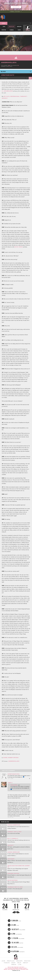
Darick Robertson (13, 825)
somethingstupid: (14, 774)
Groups (19, 26)
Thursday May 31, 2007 (15, 887)
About (25, 962)
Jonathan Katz (7, 75)
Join (4, 26)
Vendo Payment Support (24, 969)
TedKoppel (14, 785)
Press (13, 964)
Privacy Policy (16, 967)
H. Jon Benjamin (7, 91)
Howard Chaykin (13, 873)
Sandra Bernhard (13, 852)
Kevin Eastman (12, 880)
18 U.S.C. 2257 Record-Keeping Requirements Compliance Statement (15, 968)
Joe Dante (10, 858)
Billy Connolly (12, 838)
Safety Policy (21, 967)
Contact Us (18, 969)
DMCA (12, 967)
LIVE (19, 964)
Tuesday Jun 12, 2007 (14, 831)
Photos (4, 29)
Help (19, 962)
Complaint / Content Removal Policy (9, 969)
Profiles (11, 26)
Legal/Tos (9, 967)
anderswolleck (9, 62)
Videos (12, 29)
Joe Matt (10, 845)
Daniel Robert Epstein (10, 757)
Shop (19, 29)
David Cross (18, 246)
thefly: (10, 782)
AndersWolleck (13, 761)
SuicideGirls (27, 26)
